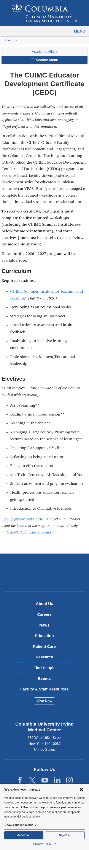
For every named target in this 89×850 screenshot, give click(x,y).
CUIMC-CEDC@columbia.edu (31, 532)
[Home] (44, 12)
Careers (44, 614)
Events (44, 678)
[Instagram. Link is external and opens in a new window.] (69, 780)
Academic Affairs (44, 51)
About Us (11, 40)
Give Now (44, 701)
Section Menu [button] (46, 60)
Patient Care (44, 646)
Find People (44, 668)
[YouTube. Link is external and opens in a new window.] (44, 780)
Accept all (23, 835)
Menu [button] (79, 31)
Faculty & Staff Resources (44, 689)
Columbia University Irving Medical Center (44, 565)
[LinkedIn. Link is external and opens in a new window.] (57, 780)
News (44, 625)
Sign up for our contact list (23, 519)
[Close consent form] (81, 789)
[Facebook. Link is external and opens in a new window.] (20, 780)
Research (44, 657)
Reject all (65, 835)
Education (44, 636)
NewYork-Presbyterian (44, 579)
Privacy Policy (42, 843)
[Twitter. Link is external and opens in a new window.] (32, 780)
